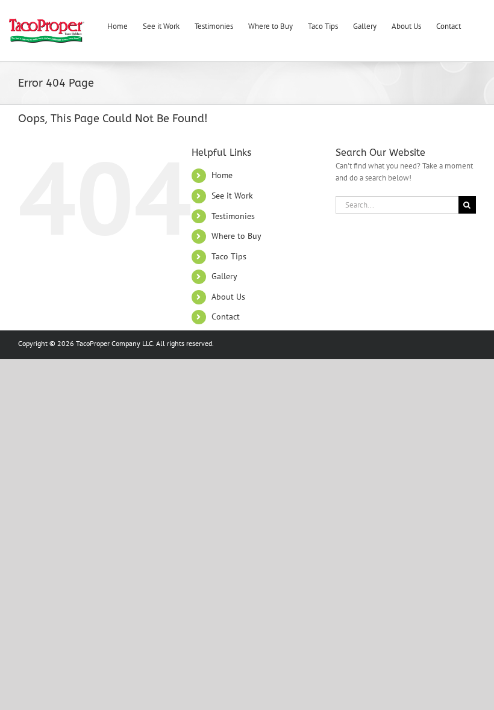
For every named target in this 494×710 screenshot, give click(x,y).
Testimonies (233, 216)
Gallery (224, 276)
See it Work (232, 195)
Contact (225, 316)
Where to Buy (236, 235)
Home (222, 175)
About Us (228, 296)
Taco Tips (228, 256)
